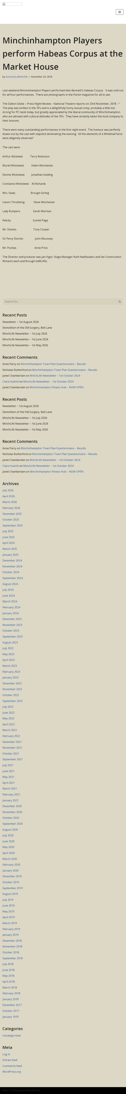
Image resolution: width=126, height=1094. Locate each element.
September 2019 (12, 888)
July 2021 (7, 765)
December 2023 (12, 619)
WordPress (33, 1090)
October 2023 (10, 630)
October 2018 (10, 952)
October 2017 (10, 1011)
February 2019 (11, 929)
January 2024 (10, 613)
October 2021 (10, 753)
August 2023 (10, 642)
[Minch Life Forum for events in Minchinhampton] (12, 12)
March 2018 (9, 987)
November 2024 (12, 566)
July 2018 (7, 964)
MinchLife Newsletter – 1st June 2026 (25, 339)
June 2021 (8, 771)
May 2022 (8, 718)
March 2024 (9, 601)
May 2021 (8, 777)
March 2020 (9, 859)
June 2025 (8, 537)
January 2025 (10, 555)
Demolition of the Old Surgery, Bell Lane (27, 327)
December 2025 (12, 514)
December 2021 (12, 742)
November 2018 (12, 946)
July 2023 (7, 648)
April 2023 (8, 660)
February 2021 (11, 794)
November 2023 (12, 625)
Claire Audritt (10, 381)
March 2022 (9, 730)
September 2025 (12, 525)
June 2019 (8, 905)
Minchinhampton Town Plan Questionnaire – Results (53, 364)
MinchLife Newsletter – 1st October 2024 (55, 375)
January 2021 (10, 800)
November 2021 (12, 747)
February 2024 (11, 607)
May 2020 (8, 847)
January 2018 (10, 999)
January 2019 (10, 935)
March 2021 (9, 788)
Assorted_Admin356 (16, 76)
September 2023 (12, 636)
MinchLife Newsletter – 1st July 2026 (24, 333)
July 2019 (7, 900)
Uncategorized (11, 1035)
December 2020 (12, 806)
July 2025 (7, 531)
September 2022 (12, 701)
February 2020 (11, 864)
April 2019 (8, 917)
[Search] (120, 301)
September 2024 (12, 578)
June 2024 (8, 595)
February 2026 (11, 508)
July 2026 (7, 490)
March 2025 (9, 549)
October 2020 (10, 818)
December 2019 (12, 876)
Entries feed (9, 1060)
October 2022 (10, 695)
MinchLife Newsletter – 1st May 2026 (25, 345)
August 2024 (10, 584)
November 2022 (12, 689)
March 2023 (9, 666)
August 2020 (10, 829)
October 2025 (10, 519)
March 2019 (9, 923)
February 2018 (11, 993)
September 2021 (12, 759)
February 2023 (11, 672)
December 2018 (12, 941)
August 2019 (10, 894)
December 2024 (12, 560)
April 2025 (8, 543)
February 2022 (11, 736)
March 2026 (9, 502)
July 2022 (7, 707)
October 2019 (10, 882)
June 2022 (8, 712)
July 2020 (7, 835)
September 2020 (12, 824)
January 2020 (10, 870)
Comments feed (12, 1066)
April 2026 (8, 496)
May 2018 (8, 976)
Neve (5, 1090)
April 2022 (8, 724)
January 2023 (10, 677)
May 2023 (8, 654)
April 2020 (8, 853)
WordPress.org (11, 1071)
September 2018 (12, 958)
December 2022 (12, 683)
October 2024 (10, 572)
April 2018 (8, 981)
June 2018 (8, 970)
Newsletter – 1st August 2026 (20, 322)
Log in (6, 1054)
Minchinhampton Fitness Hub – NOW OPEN (57, 387)
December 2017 (12, 1005)
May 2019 (8, 911)
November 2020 (12, 812)
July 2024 (7, 590)
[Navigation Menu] (120, 12)
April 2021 (8, 783)
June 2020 (8, 841)
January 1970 (10, 1017)
